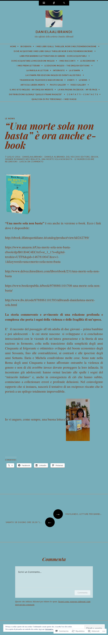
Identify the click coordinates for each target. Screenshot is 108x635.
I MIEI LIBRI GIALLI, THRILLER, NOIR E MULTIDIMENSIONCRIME (66, 46)
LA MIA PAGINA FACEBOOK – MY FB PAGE (77, 89)
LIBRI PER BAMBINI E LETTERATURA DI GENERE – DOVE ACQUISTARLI (53, 56)
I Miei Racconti (67, 61)
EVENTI (70, 80)
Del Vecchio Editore (78, 157)
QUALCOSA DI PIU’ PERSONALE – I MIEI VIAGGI (54, 99)
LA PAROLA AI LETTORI (37, 70)
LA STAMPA (74, 70)
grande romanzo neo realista (22, 159)
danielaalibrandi (54, 32)
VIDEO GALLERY (78, 85)
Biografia (26, 46)
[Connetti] (54, 3)
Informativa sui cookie (52, 629)
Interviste (59, 70)
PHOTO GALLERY (58, 85)
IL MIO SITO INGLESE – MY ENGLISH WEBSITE (31, 89)
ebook (94, 157)
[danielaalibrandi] (54, 19)
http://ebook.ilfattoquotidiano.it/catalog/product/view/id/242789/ (47, 237)
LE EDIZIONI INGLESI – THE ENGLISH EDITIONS (66, 65)
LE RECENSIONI (87, 61)
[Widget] (44, 3)
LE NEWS (83, 80)
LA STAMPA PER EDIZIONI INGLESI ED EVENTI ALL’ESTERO (53, 75)
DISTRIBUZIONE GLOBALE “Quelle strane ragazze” (35, 94)
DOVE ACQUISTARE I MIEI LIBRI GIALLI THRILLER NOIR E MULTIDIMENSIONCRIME (53, 51)
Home (13, 46)
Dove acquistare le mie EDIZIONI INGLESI (33, 61)
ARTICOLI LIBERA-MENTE (33, 85)
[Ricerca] (64, 3)
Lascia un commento (31, 161)
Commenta (82, 592)
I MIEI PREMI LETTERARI (28, 65)
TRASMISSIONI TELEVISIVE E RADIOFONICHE (41, 80)
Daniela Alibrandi (55, 157)
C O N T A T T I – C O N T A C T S (82, 94)
